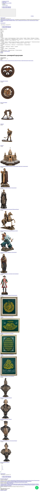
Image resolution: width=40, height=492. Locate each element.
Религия (32, 480)
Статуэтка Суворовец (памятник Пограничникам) (8, 295)
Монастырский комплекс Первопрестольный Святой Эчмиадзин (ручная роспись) (14, 166)
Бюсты (30, 480)
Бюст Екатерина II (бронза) (4, 462)
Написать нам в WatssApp (6, 7)
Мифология (16, 481)
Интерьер (12, 481)
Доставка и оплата (12, 20)
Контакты (33, 20)
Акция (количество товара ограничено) (24, 481)
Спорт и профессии (7, 481)
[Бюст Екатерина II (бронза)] (5, 461)
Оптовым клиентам (5, 1)
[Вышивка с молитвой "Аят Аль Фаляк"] (9, 315)
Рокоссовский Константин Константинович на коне (9, 230)
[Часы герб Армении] (7, 101)
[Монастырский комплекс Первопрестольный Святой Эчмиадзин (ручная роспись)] (10, 165)
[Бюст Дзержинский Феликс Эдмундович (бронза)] (5, 439)
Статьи (16, 20)
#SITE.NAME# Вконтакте (6, 6)
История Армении (26, 480)
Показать (2, 51)
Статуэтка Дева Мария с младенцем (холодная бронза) (9, 273)
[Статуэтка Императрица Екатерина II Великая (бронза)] (3, 208)
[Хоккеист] (7, 144)
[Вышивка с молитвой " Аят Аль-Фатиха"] (8, 375)
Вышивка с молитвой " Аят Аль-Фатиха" (7, 376)
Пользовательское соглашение (30, 484)
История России (13, 480)
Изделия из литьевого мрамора (5, 60)
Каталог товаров (6, 20)
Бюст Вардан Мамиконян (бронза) (6, 397)
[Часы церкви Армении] (7, 80)
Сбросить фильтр (7, 51)
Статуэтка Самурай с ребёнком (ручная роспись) (8, 252)
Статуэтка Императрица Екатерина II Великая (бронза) (9, 209)
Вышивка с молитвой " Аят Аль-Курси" (7, 354)
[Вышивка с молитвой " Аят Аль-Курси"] (8, 353)
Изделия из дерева (20, 60)
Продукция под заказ (25, 20)
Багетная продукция (27, 60)
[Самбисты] (7, 123)
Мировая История (19, 480)
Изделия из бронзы (14, 60)
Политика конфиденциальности (19, 484)
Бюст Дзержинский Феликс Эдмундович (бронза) (8, 440)
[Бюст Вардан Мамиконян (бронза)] (5, 396)
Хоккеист (2, 145)
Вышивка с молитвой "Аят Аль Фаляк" (7, 316)
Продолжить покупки (4, 489)
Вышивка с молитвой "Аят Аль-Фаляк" (7, 333)
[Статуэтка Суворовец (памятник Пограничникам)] (4, 294)
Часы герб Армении (3, 102)
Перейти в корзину (3, 490)
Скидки (32, 60)
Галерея (30, 20)
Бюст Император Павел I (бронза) (6, 419)
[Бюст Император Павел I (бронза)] (5, 418)
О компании (20, 20)
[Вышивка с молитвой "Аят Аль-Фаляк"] (10, 332)
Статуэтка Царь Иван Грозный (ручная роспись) (8, 187)
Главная (1, 20)
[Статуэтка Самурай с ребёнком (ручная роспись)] (7, 251)
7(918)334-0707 (2, 17)
